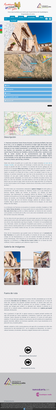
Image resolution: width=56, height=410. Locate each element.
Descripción (9, 89)
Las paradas (31, 17)
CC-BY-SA (42, 134)
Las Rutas (13, 20)
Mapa (41, 17)
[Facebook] (46, 19)
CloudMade (49, 134)
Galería (8, 93)
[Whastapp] (1, 32)
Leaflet (24, 134)
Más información (29, 409)
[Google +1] (1, 30)
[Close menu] (6, 18)
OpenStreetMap (33, 134)
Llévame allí (9, 100)
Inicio (12, 17)
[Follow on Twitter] (50, 19)
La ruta (21, 17)
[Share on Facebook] (1, 26)
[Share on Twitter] (1, 28)
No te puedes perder (12, 97)
